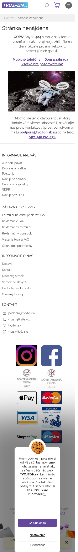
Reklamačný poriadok (17, 233)
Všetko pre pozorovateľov (42, 64)
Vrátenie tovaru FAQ (15, 239)
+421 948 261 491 (19, 319)
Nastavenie (37, 535)
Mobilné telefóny (26, 59)
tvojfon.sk (14, 325)
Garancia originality (15, 184)
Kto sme (7, 263)
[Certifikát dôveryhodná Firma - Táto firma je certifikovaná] (26, 378)
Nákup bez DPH (13, 195)
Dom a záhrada (56, 59)
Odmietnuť (37, 545)
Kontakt (7, 270)
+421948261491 (18, 331)
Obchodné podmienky (17, 245)
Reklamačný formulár (16, 227)
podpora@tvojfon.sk (36, 132)
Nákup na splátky (14, 179)
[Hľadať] (47, 5)
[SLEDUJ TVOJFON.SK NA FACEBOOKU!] (51, 355)
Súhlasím (39, 523)
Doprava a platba (14, 168)
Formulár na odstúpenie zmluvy (23, 215)
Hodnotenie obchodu (16, 288)
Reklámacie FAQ (13, 221)
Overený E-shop (13, 294)
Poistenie (8, 173)
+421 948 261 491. (42, 137)
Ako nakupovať (12, 163)
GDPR (6, 189)
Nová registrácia (13, 276)
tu (44, 494)
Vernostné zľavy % (14, 282)
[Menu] (68, 5)
